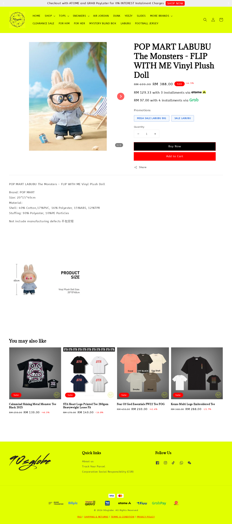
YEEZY (128, 15)
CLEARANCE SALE (43, 23)
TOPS (62, 15)
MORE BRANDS (159, 15)
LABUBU (126, 23)
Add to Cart (174, 156)
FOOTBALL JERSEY (146, 23)
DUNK (116, 15)
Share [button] (143, 167)
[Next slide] (120, 96)
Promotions (142, 110)
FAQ (79, 516)
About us (88, 461)
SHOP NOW (175, 3)
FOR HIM (64, 23)
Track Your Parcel (93, 466)
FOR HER (79, 23)
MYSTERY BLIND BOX (102, 23)
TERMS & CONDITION (122, 516)
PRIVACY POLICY (146, 516)
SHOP (48, 15)
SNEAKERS (79, 15)
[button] (205, 20)
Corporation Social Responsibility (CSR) (107, 471)
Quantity (139, 127)
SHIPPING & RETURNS (96, 516)
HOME (36, 15)
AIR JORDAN (101, 15)
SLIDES (141, 15)
